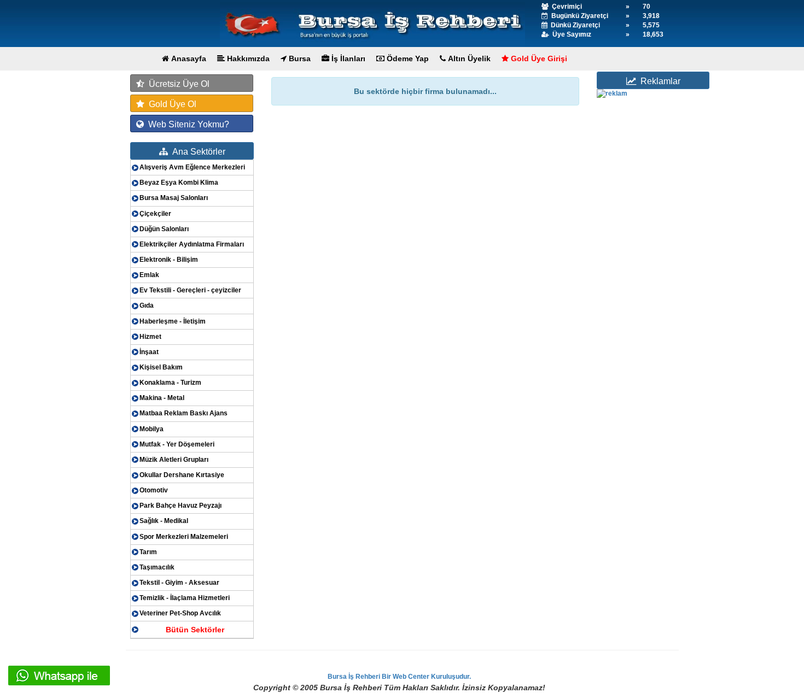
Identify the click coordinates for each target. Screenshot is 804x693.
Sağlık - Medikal (163, 521)
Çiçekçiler (155, 214)
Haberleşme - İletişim (172, 321)
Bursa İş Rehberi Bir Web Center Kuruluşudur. (399, 676)
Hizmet (150, 336)
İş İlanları (347, 58)
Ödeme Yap (406, 58)
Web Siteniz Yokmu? (186, 124)
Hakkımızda (247, 58)
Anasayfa (187, 58)
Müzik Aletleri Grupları (173, 459)
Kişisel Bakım (161, 367)
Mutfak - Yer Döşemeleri (176, 444)
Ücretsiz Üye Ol (176, 84)
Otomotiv (153, 490)
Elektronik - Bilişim (168, 259)
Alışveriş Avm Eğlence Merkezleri (192, 167)
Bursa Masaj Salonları (173, 198)
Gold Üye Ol (170, 104)
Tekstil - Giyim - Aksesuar (179, 582)
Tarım (148, 552)
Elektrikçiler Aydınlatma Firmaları (191, 244)
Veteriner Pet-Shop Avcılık (180, 613)
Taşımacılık (156, 567)
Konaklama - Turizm (170, 382)
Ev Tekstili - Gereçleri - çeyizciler (190, 290)
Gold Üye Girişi (538, 58)
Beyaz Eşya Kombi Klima (178, 182)
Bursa (299, 58)
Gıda (146, 305)
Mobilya (151, 429)
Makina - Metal (161, 398)
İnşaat (149, 352)
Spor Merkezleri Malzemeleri (183, 537)
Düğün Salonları (164, 229)
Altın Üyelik (468, 58)
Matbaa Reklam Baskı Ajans (183, 413)
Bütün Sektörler (195, 629)
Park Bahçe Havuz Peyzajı (180, 505)
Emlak (149, 275)
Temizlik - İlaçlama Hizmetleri (184, 598)
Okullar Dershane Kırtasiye (181, 475)
